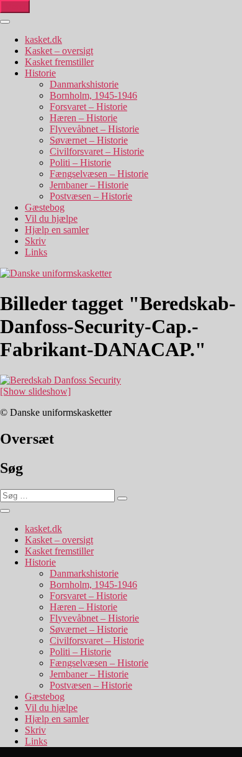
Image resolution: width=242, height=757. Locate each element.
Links (36, 252)
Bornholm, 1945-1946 (93, 95)
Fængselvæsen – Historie (99, 173)
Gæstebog (45, 207)
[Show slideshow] (35, 391)
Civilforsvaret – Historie (97, 151)
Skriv (35, 241)
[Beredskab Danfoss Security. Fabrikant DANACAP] (60, 380)
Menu (15, 6)
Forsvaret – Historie (88, 106)
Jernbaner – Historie (89, 185)
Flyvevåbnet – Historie (94, 129)
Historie (40, 73)
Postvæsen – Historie (91, 196)
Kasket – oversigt (59, 50)
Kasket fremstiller (59, 62)
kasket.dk (43, 39)
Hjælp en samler (57, 229)
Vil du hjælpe (51, 218)
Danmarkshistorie (84, 84)
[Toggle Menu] (5, 22)
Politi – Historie (80, 162)
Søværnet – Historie (89, 140)
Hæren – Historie (83, 117)
